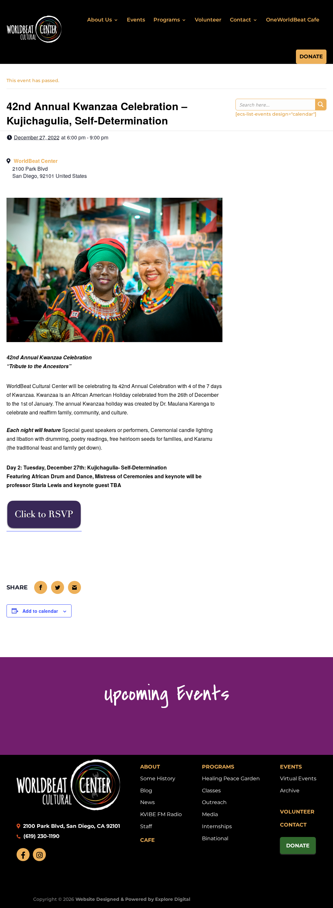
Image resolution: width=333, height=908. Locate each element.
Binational (215, 838)
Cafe (147, 840)
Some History (157, 778)
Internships (217, 826)
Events (136, 20)
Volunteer (208, 20)
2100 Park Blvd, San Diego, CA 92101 (70, 826)
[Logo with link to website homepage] (68, 808)
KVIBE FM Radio (161, 814)
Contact (240, 20)
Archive (290, 790)
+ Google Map (114, 171)
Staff (146, 826)
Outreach (214, 802)
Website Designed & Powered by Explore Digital (132, 899)
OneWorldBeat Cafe (292, 20)
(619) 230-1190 (41, 836)
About (150, 767)
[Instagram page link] (39, 854)
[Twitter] (58, 587)
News (147, 802)
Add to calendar (40, 611)
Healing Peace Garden (231, 778)
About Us (99, 20)
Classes (211, 790)
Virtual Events (298, 778)
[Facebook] (41, 587)
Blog (146, 790)
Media (210, 814)
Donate (311, 56)
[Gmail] (75, 587)
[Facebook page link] (23, 854)
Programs (166, 20)
